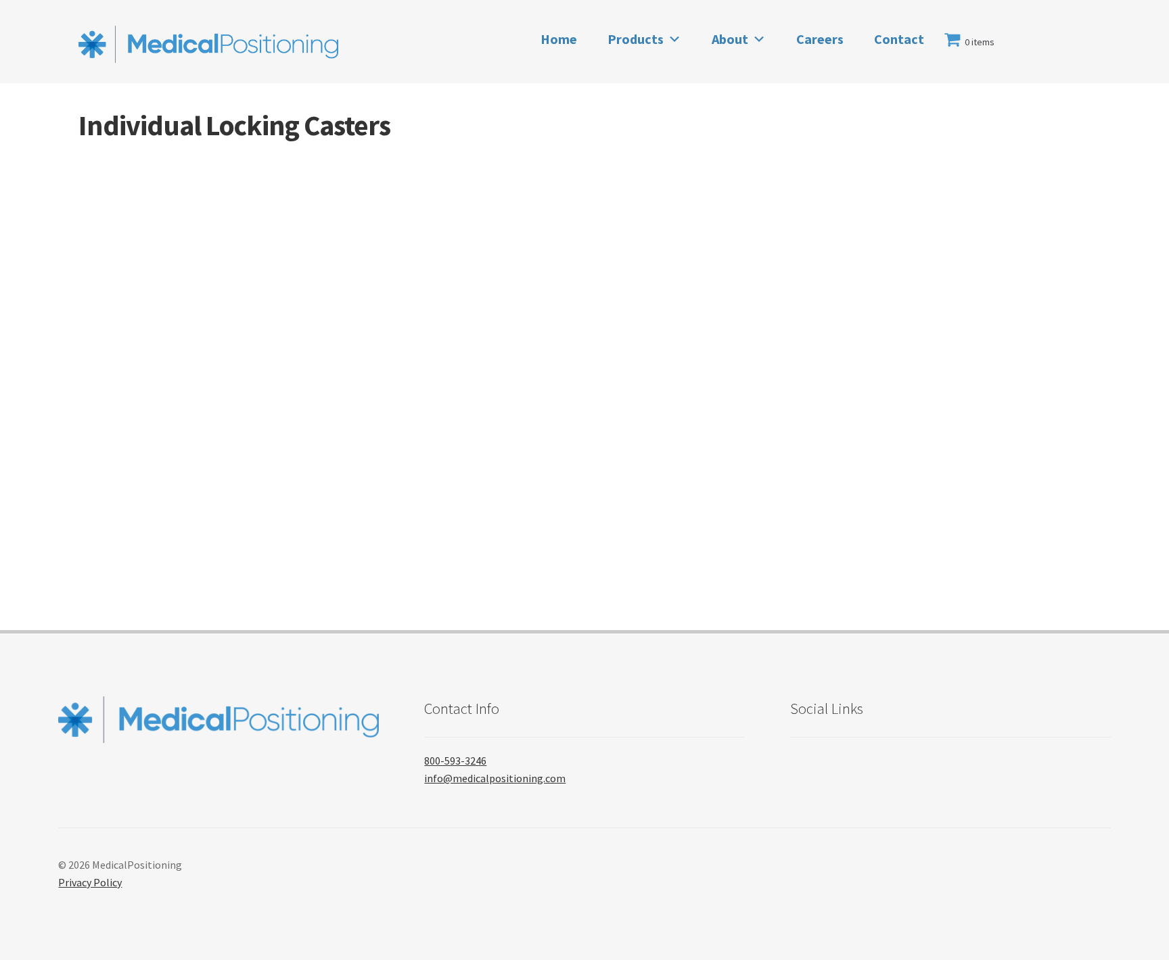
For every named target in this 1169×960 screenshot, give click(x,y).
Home (559, 38)
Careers (820, 38)
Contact (899, 38)
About (730, 38)
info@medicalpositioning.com (495, 778)
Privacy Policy (90, 882)
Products (636, 38)
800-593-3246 (455, 760)
